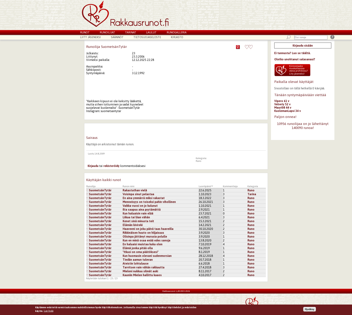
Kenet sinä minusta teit (138, 221)
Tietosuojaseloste (147, 37)
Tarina (251, 194)
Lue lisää (48, 310)
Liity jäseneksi (90, 37)
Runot (85, 32)
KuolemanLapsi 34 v (287, 110)
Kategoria (252, 186)
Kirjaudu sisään (303, 45)
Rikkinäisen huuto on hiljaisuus (143, 232)
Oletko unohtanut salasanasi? (294, 59)
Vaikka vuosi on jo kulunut (140, 205)
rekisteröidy (111, 165)
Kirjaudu (93, 165)
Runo (198, 161)
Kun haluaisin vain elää (138, 213)
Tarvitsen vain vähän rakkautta (143, 267)
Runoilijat (107, 32)
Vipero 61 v (281, 101)
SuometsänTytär (99, 190)
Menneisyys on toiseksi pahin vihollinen (149, 201)
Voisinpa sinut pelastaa (138, 194)
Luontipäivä (205, 186)
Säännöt (117, 37)
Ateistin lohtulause (135, 263)
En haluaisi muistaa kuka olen (142, 244)
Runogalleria (176, 32)
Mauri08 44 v (282, 107)
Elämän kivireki (133, 225)
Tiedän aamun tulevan (138, 259)
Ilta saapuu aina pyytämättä (142, 209)
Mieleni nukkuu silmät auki (140, 271)
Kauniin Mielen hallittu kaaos (142, 275)
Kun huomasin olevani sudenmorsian (147, 255)
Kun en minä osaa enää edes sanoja (146, 240)
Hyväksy (309, 309)
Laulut (151, 32)
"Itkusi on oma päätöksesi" (141, 252)
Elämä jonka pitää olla (138, 248)
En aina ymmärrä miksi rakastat (144, 198)
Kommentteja (230, 186)
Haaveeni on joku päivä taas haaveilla (148, 228)
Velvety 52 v (282, 104)
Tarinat (130, 32)
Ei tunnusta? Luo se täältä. (292, 53)
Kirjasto (177, 37)
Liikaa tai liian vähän (136, 217)
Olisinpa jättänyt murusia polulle (145, 236)
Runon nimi (128, 186)
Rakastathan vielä (135, 190)
